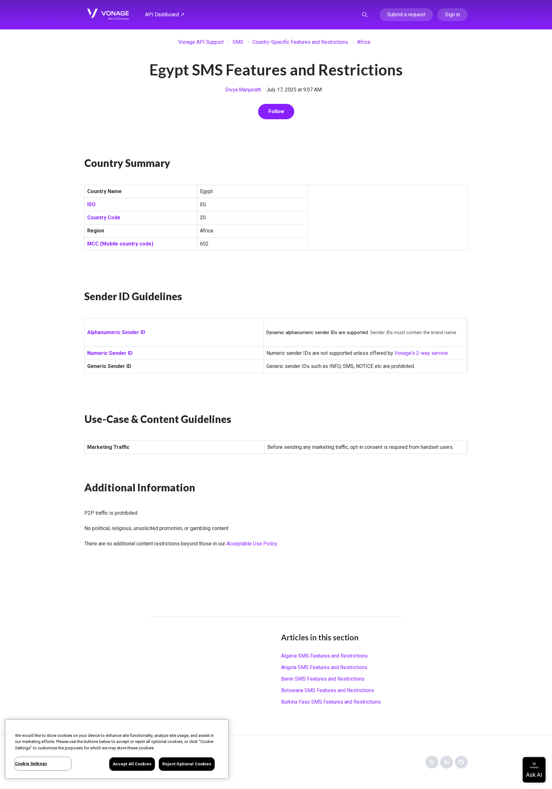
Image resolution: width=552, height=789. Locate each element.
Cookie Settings (31, 763)
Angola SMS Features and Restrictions (324, 667)
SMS (238, 42)
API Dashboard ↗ (164, 15)
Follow (276, 111)
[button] (364, 14)
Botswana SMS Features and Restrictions (327, 690)
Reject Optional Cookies (186, 764)
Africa (363, 42)
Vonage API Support (201, 42)
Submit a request (406, 15)
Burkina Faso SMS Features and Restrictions (331, 702)
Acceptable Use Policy (251, 544)
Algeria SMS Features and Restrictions (324, 656)
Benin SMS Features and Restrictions (322, 679)
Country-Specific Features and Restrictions (300, 42)
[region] (117, 749)
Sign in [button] (452, 15)
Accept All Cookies (132, 764)
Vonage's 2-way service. (422, 353)
